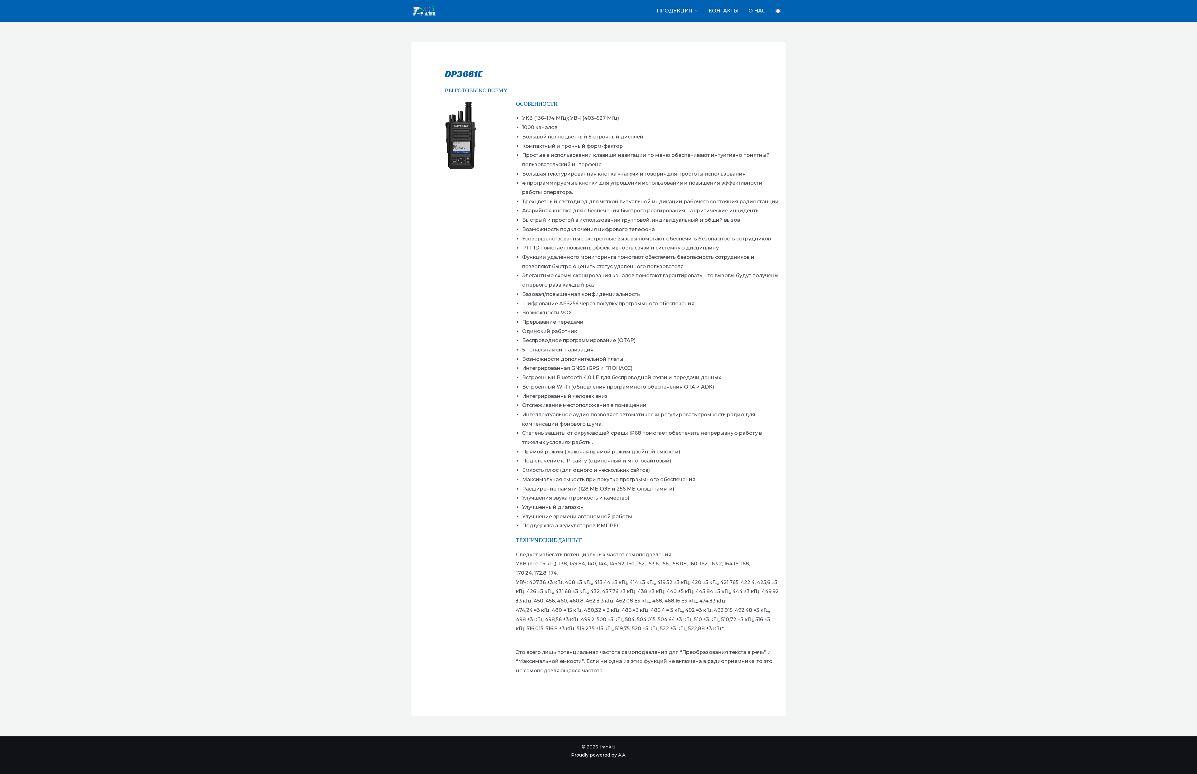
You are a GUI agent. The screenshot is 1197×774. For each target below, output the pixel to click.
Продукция (674, 11)
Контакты (723, 11)
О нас (757, 11)
